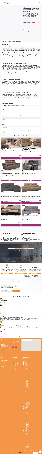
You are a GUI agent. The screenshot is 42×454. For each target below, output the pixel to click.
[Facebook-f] (12, 347)
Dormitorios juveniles (27, 385)
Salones (25, 408)
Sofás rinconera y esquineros (27, 446)
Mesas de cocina (27, 425)
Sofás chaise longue (27, 437)
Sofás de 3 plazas (27, 442)
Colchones (25, 364)
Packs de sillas (27, 429)
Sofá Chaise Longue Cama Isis (6, 148)
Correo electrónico (4, 127)
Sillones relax (28, 434)
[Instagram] (13, 347)
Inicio (1, 6)
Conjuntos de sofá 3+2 (28, 433)
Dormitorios (26, 371)
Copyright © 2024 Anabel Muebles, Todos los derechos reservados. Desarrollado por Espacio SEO (21, 450)
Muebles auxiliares (27, 391)
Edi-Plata (16, 105)
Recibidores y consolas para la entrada (28, 403)
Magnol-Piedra (22, 105)
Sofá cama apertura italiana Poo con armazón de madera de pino (10, 171)
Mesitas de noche (27, 388)
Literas (27, 386)
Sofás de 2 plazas (13, 6)
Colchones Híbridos (27, 368)
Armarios (27, 372)
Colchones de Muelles (27, 366)
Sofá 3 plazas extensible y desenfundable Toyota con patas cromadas (30, 193)
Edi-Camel (9, 105)
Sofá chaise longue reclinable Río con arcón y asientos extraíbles (10, 193)
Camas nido (27, 379)
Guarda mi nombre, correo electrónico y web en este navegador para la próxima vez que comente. (16, 130)
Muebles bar (27, 419)
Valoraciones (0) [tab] (18, 41)
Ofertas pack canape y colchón (26, 407)
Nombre (3, 124)
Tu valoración (4, 119)
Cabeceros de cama (27, 378)
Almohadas (25, 362)
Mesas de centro (27, 415)
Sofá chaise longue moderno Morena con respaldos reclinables (29, 216)
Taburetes (27, 405)
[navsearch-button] (36, 3)
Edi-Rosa (18, 105)
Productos (4, 6)
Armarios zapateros (27, 393)
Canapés (25, 363)
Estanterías (27, 398)
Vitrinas (27, 420)
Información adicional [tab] (11, 41)
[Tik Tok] (15, 347)
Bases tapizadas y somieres (27, 375)
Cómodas (27, 380)
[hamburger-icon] (2, 3)
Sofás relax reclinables (27, 444)
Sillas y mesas (26, 421)
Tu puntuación (4, 116)
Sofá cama (27, 435)
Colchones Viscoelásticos (28, 370)
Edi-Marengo (12, 105)
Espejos (25, 390)
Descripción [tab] (4, 41)
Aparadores (27, 409)
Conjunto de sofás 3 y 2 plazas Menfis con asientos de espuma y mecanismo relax (30, 149)
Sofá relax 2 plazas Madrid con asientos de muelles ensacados (29, 171)
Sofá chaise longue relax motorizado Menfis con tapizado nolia (10, 216)
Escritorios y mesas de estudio (27, 396)
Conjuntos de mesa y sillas (28, 423)
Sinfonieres (27, 389)
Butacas (27, 431)
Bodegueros (27, 410)
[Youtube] (16, 347)
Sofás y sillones (8, 6)
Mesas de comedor (27, 427)
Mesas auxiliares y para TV (27, 400)
